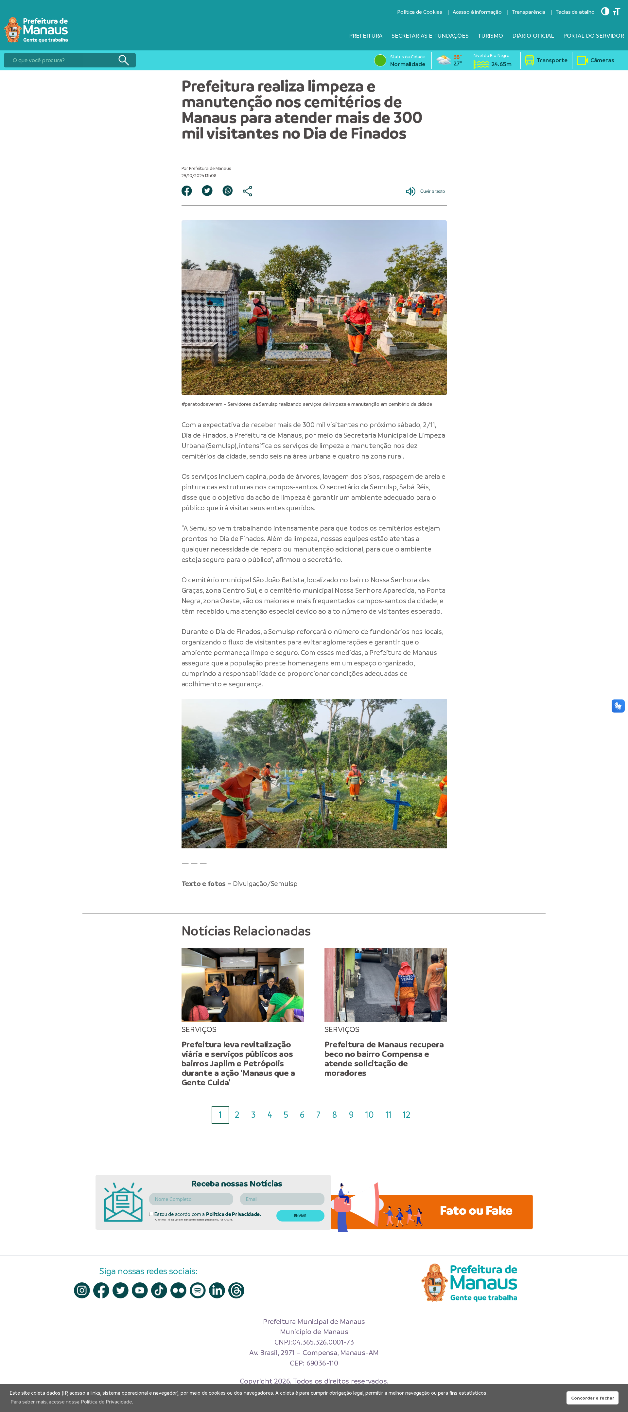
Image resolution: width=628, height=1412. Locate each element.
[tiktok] (159, 1290)
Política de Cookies (419, 12)
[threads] (236, 1290)
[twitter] (121, 1290)
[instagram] (82, 1290)
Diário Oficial (533, 35)
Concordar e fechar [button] (592, 1398)
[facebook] (101, 1290)
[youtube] (140, 1290)
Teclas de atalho (575, 12)
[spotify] (198, 1290)
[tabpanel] (242, 1017)
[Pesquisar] (123, 60)
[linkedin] (217, 1290)
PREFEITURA (366, 35)
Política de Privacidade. (233, 1214)
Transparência (528, 12)
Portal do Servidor (593, 35)
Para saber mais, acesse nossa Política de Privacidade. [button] (71, 1402)
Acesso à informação (477, 12)
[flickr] (178, 1290)
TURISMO (490, 35)
